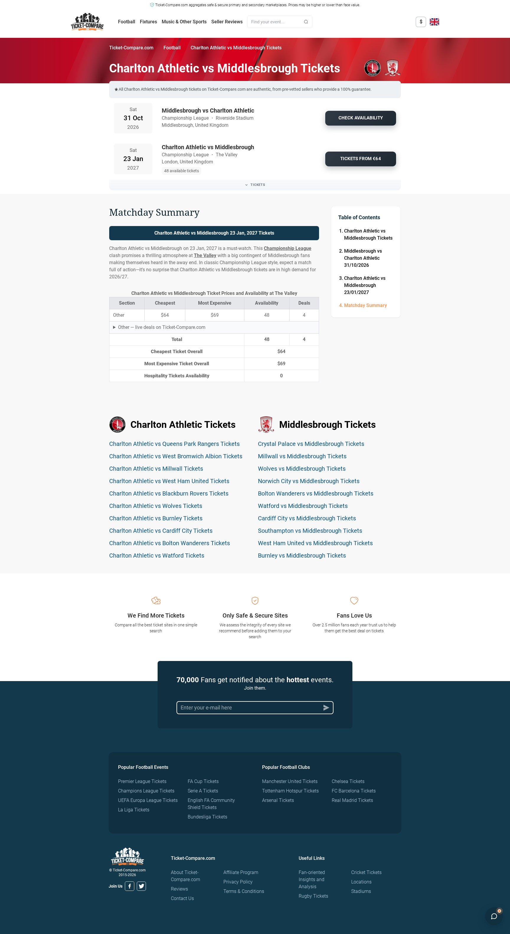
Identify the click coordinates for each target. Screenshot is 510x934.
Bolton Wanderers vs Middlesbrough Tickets (315, 493)
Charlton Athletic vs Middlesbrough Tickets (368, 234)
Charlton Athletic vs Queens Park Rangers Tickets (174, 443)
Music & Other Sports (184, 22)
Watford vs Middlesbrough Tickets (303, 505)
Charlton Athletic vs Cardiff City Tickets (160, 530)
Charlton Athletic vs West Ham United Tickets (169, 481)
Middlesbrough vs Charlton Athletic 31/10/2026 (363, 258)
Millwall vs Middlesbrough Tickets (302, 456)
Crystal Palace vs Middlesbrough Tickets (311, 443)
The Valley (205, 255)
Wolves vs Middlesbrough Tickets (302, 468)
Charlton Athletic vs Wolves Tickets (155, 505)
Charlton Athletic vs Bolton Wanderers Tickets (169, 543)
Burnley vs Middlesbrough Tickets (302, 555)
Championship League (287, 248)
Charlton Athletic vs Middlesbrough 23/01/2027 (364, 285)
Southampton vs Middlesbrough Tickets (310, 530)
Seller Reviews (227, 22)
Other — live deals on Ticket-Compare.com (161, 327)
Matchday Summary (365, 305)
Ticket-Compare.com (131, 48)
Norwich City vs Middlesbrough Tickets (308, 481)
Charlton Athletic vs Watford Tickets (156, 555)
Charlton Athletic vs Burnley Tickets (155, 518)
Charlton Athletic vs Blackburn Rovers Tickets (168, 493)
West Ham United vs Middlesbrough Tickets (315, 543)
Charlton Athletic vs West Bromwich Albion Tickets (175, 456)
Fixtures (148, 22)
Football (126, 22)
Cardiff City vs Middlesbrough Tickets (307, 518)
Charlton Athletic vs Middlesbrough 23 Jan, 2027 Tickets (214, 233)
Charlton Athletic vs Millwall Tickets (156, 468)
